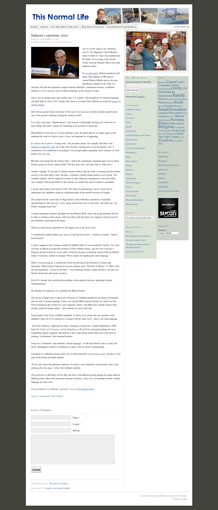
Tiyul (182, 137)
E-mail (77, 424)
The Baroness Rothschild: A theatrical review (138, 246)
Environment (44, 396)
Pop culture (177, 123)
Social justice (165, 130)
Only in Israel (132, 161)
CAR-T (181, 82)
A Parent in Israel (133, 109)
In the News (131, 130)
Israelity (161, 178)
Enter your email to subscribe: (139, 81)
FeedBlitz (140, 96)
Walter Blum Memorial (122, 27)
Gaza (167, 99)
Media (171, 113)
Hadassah (183, 99)
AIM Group (163, 156)
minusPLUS (163, 182)
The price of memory (58, 483)
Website (76, 430)
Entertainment (166, 92)
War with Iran (131, 204)
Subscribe (180, 27)
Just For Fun (131, 143)
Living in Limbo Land (135, 240)
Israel (163, 109)
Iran (180, 106)
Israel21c (162, 173)
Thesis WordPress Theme (163, 495)
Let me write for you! (65, 27)
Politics (67, 42)
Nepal (160, 120)
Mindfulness (131, 152)
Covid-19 (130, 118)
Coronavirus (164, 88)
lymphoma (163, 112)
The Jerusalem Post (85, 388)
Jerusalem (177, 109)
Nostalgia (166, 120)
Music (128, 156)
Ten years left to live (134, 251)
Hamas (170, 102)
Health (129, 126)
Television (171, 133)
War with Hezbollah (134, 199)
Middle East (181, 112)
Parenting (177, 119)
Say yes (129, 231)
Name (76, 417)
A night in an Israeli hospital (57, 488)
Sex (175, 127)
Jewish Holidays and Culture (47, 42)
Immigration (171, 105)
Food (128, 122)
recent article (92, 73)
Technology (131, 178)
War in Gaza (131, 195)
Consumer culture (168, 85)
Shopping (180, 127)
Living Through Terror (135, 148)
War (171, 140)
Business (162, 82)
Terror (180, 133)
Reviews (129, 169)
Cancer (129, 113)
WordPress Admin (180, 499)
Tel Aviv (162, 133)
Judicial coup (132, 139)
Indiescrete (163, 169)
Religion (60, 396)
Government (174, 99)
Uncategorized (132, 191)
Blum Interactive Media (168, 165)
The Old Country (133, 182)
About (44, 27)
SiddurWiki (163, 186)
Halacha (163, 102)
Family (179, 95)
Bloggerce (162, 160)
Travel (128, 186)
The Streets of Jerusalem (168, 190)
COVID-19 (178, 88)
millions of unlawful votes (43, 146)
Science (129, 174)
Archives (162, 230)
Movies (172, 116)
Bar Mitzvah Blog (93, 27)
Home (34, 27)
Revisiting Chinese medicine (138, 235)
